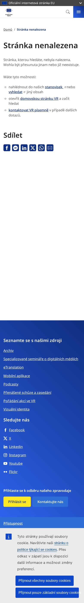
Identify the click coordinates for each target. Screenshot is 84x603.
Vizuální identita (16, 409)
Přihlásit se (17, 501)
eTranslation (13, 367)
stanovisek (54, 87)
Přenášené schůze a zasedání (27, 392)
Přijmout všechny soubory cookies (45, 580)
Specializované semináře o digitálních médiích (40, 359)
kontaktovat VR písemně (28, 110)
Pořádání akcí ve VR (19, 401)
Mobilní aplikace (16, 375)
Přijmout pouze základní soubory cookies (49, 592)
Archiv (8, 350)
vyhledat (15, 92)
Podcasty (10, 384)
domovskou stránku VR (39, 98)
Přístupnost (13, 523)
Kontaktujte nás (50, 501)
